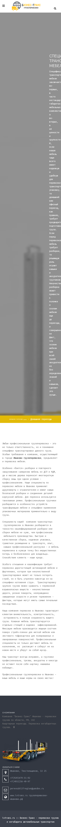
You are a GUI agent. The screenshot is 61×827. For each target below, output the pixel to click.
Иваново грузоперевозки (27, 458)
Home (25, 419)
